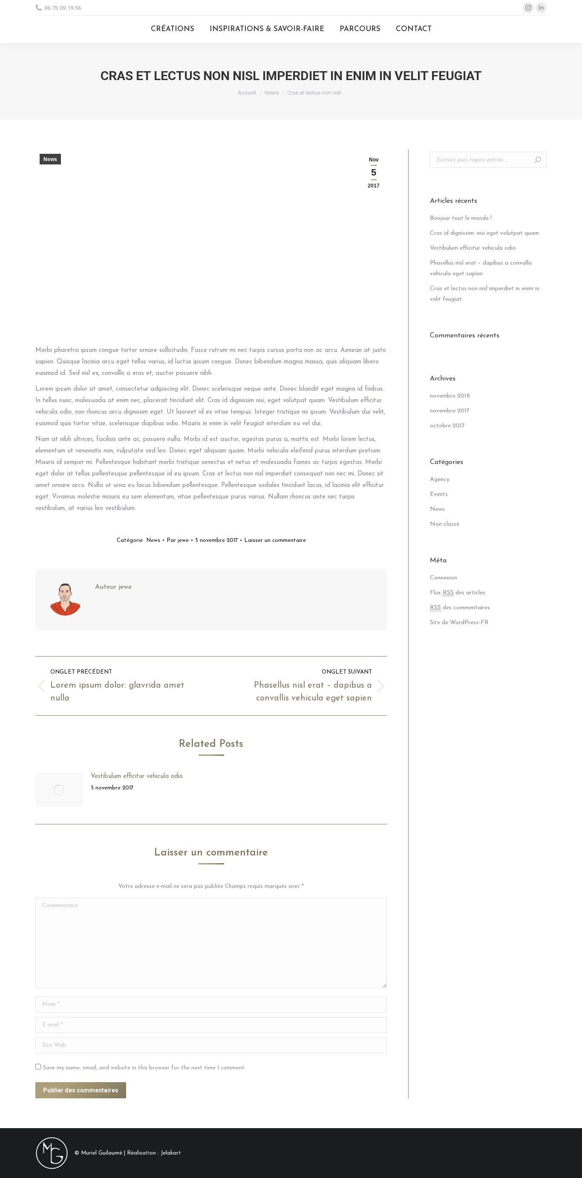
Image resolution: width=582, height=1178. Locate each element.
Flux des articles (457, 593)
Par (178, 540)
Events (439, 494)
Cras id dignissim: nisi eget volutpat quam (484, 233)
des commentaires (460, 608)
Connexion (443, 578)
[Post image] (58, 790)
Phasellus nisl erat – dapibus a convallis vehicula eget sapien (481, 268)
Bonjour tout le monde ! (461, 218)
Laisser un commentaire (275, 540)
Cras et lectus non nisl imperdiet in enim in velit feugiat (484, 293)
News (272, 92)
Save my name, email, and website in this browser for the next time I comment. (144, 1068)
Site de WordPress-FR (459, 622)
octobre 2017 (447, 426)
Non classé (444, 524)
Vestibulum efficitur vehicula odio (137, 776)
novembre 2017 (450, 411)
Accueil (247, 92)
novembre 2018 (450, 396)
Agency (439, 479)
